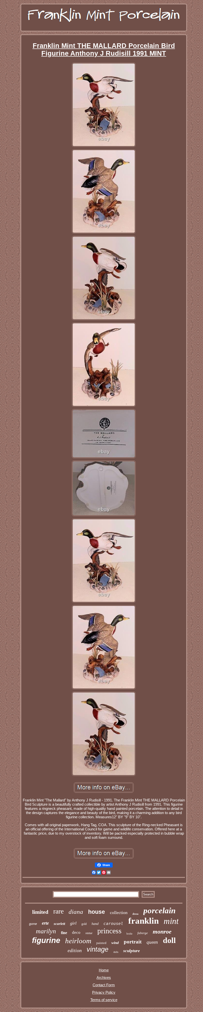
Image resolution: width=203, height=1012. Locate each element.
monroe (162, 931)
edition (75, 950)
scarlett (59, 924)
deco (76, 932)
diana (76, 911)
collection (118, 912)
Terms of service (103, 1000)
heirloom (78, 941)
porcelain (159, 910)
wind (115, 943)
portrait (133, 942)
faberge (142, 933)
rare (58, 911)
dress (135, 913)
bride (129, 933)
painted (101, 943)
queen (152, 942)
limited (40, 912)
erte (45, 923)
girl (73, 923)
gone (33, 924)
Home (104, 970)
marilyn (46, 931)
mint (171, 921)
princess (109, 931)
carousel (113, 923)
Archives (104, 977)
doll (169, 940)
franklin (143, 921)
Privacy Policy (103, 992)
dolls (115, 952)
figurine (46, 940)
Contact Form (104, 985)
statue (88, 933)
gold (84, 924)
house (96, 912)
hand (95, 924)
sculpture (131, 950)
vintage (97, 949)
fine (64, 933)
